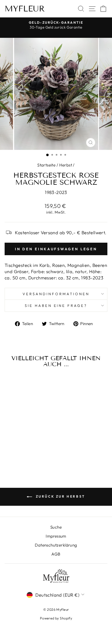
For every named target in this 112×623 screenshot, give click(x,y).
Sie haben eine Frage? (56, 305)
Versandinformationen (56, 294)
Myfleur (25, 9)
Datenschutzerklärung (56, 545)
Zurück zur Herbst (59, 496)
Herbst (65, 165)
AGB (55, 554)
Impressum (56, 536)
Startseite (46, 165)
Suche (56, 527)
